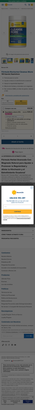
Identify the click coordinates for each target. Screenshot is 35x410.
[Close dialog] (32, 187)
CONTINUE (17, 211)
